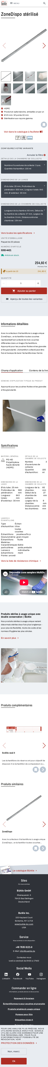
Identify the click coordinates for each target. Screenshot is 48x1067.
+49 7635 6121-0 (24, 947)
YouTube (29, 979)
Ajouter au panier (26, 291)
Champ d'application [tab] (12, 370)
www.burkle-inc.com (24, 924)
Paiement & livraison (24, 998)
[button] (44, 45)
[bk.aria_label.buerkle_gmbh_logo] (4, 3)
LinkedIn (6, 979)
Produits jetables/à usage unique (24, 1009)
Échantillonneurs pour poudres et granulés (24, 1004)
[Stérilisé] (30, 138)
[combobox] (24, 167)
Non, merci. (14, 1051)
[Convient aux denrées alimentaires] (17, 138)
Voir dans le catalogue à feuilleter (21, 131)
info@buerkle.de (27, 951)
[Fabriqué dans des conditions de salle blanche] (23, 138)
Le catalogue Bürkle (23, 870)
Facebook (17, 979)
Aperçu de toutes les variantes (26, 299)
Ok (13, 1061)
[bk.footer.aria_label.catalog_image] (6, 869)
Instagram (41, 979)
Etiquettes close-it (24, 1020)
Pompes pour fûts (24, 1014)
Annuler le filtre (35, 155)
